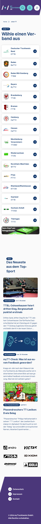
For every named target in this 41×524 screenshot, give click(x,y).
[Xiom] (31, 456)
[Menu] (37, 8)
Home (5, 22)
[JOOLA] (31, 465)
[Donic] (10, 465)
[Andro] (10, 448)
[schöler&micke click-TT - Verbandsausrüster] (20, 230)
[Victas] (31, 448)
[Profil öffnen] (30, 8)
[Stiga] (10, 456)
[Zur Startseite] (11, 8)
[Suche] (22, 8)
